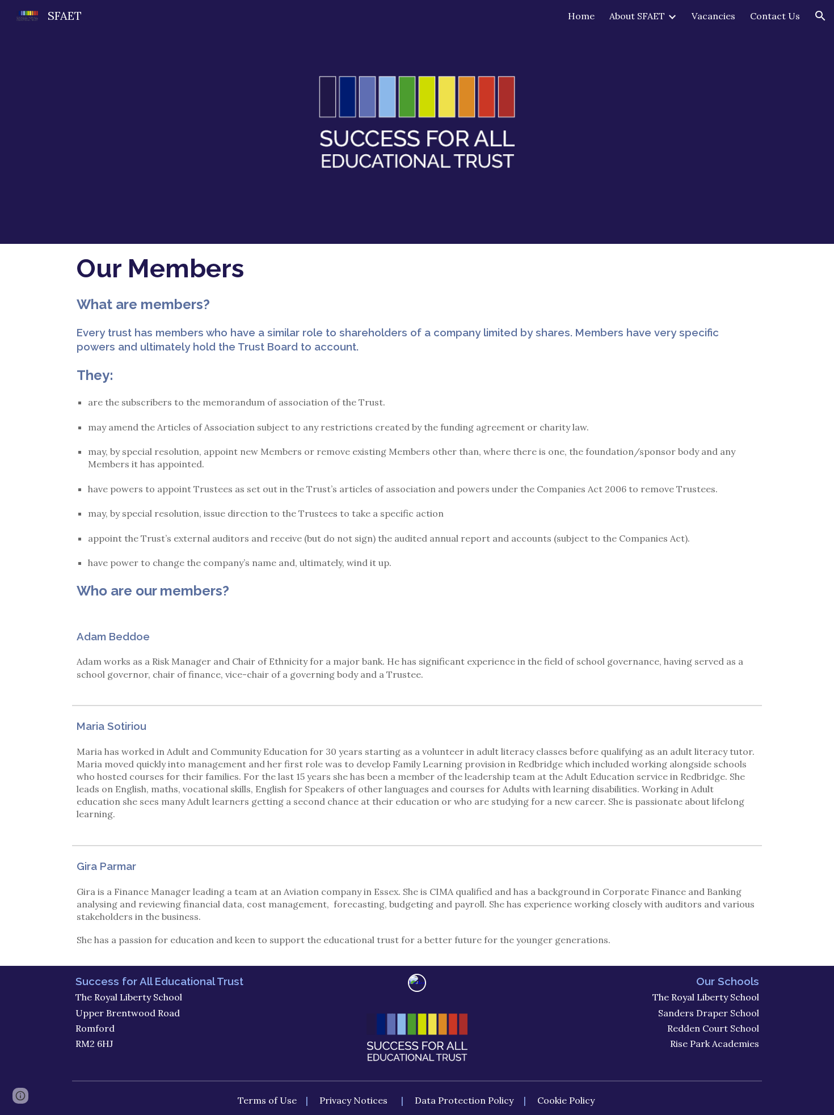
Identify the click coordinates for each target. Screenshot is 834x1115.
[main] (417, 432)
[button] (820, 15)
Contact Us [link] (775, 16)
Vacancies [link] (713, 16)
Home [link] (581, 16)
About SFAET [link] (637, 16)
